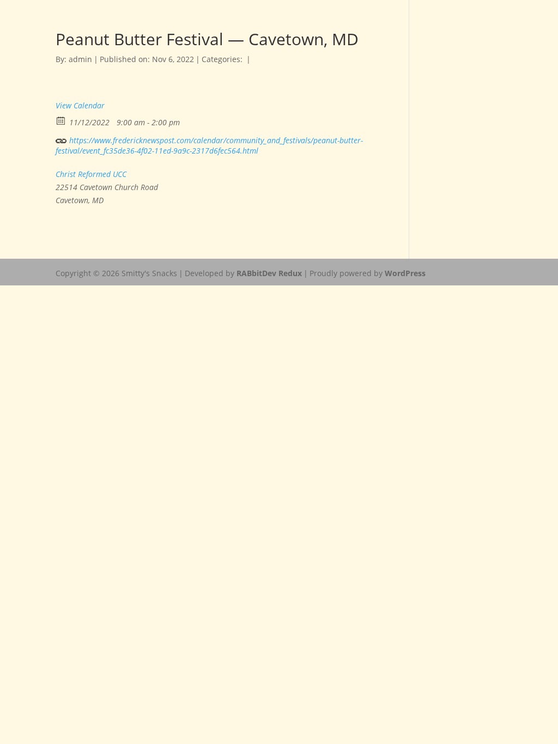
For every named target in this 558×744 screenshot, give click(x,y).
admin (80, 59)
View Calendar (80, 105)
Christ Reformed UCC (91, 174)
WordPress (405, 273)
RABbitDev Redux (269, 273)
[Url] (61, 138)
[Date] (61, 120)
